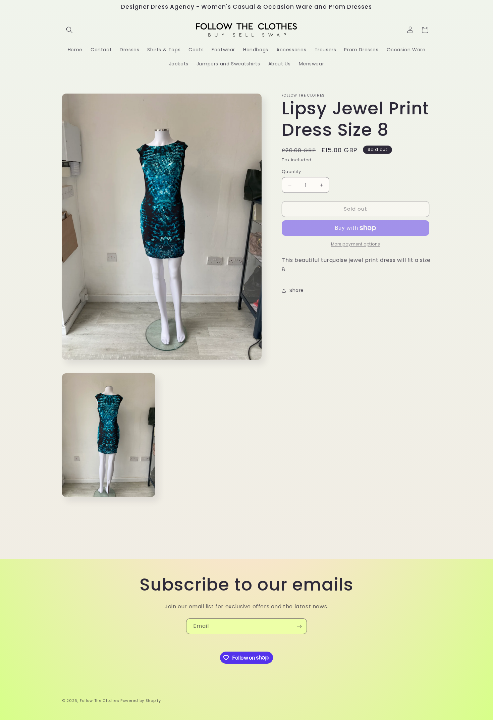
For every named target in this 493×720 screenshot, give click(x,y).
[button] (69, 29)
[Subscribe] (299, 626)
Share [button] (296, 290)
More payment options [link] (355, 244)
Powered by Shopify (140, 700)
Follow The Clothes (99, 700)
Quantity (291, 172)
